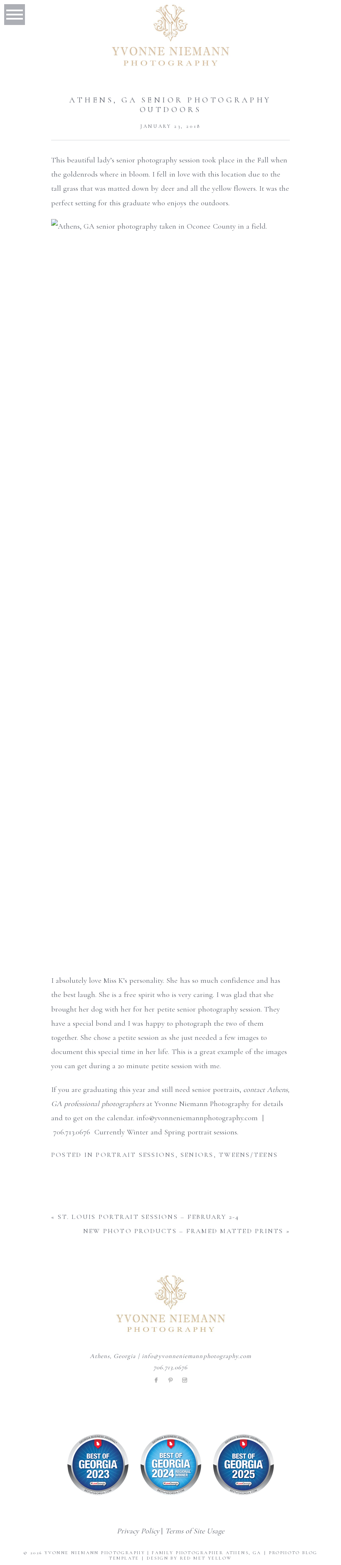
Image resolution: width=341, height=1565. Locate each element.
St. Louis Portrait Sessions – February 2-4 (149, 1217)
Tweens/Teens (248, 1155)
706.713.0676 (170, 1367)
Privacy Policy (138, 1530)
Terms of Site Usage (194, 1530)
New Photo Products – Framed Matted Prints (183, 1231)
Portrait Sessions (135, 1155)
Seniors (197, 1155)
